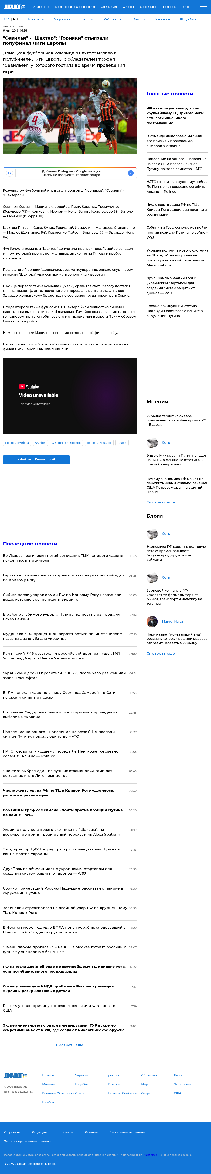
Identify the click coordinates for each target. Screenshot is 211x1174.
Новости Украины (99, 442)
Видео (122, 442)
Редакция (39, 1132)
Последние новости (30, 544)
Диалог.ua (150, 1154)
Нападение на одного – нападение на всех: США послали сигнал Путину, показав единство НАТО (177, 164)
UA (7, 19)
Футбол (40, 442)
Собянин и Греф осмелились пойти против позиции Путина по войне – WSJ (177, 232)
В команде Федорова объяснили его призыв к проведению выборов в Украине (175, 141)
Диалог (7, 26)
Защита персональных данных (27, 1141)
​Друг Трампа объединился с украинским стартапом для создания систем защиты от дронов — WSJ (171, 285)
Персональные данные (127, 1132)
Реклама (91, 1132)
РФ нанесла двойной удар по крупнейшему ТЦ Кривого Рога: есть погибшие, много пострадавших (175, 115)
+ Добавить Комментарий (36, 459)
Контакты (66, 1132)
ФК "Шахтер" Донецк (66, 442)
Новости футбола (17, 442)
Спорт (19, 26)
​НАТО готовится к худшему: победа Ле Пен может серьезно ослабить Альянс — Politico (177, 187)
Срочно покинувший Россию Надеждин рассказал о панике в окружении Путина (175, 311)
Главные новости (170, 94)
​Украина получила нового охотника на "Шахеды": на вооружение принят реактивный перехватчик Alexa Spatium (177, 257)
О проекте (12, 1132)
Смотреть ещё (69, 1045)
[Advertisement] (70, 500)
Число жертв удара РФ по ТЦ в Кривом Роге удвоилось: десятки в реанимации (177, 210)
